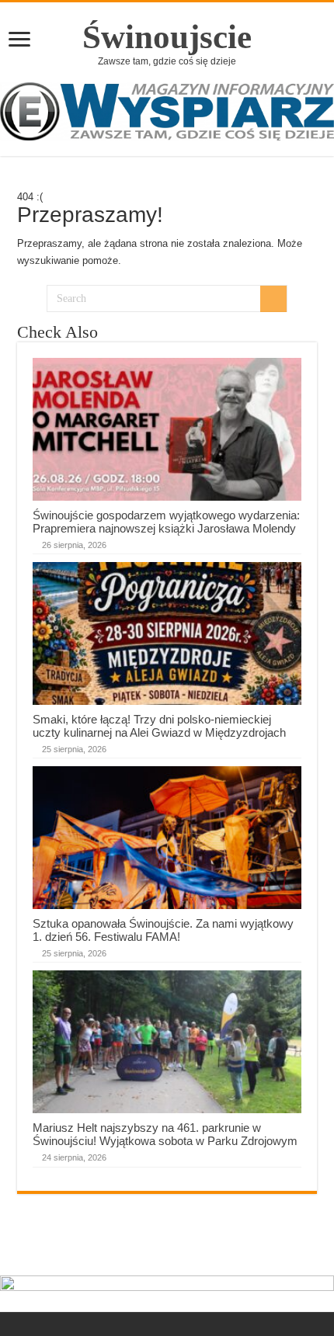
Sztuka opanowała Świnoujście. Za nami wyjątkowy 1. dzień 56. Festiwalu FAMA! (163, 930)
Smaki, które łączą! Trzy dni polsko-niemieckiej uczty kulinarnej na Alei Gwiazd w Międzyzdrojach (159, 726)
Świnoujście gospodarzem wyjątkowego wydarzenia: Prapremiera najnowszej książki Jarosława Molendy (166, 521)
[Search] (273, 299)
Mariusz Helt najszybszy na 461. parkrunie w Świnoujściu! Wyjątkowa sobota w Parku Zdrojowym (165, 1134)
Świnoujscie (167, 37)
